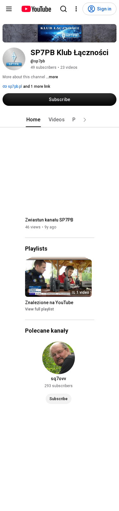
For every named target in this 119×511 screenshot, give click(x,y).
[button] (84, 119)
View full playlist (39, 309)
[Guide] (9, 9)
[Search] (63, 9)
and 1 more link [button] (36, 86)
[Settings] (76, 9)
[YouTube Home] (36, 9)
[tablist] (60, 119)
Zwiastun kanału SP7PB (49, 219)
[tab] (33, 119)
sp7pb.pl (14, 86)
